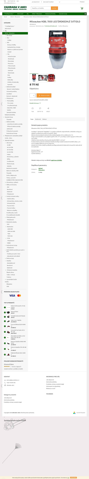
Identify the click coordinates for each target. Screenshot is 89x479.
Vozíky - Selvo (8, 138)
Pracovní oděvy (11, 208)
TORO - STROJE (11, 275)
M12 (8, 38)
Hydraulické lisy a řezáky (13, 47)
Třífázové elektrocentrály (13, 126)
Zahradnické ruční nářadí (13, 256)
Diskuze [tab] (45, 119)
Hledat (54, 8)
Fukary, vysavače (11, 178)
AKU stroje (9, 143)
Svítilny (9, 40)
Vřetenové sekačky (12, 270)
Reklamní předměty (10, 115)
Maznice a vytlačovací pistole (15, 49)
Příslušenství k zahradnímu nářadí (13, 136)
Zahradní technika (11, 112)
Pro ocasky (10, 103)
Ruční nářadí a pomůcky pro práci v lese (16, 250)
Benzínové (10, 189)
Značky (7, 282)
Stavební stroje (9, 117)
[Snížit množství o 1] (36, 96)
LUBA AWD (10, 229)
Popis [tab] (32, 119)
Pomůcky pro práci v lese (13, 254)
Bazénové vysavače (12, 168)
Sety (8, 75)
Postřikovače (10, 161)
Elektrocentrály (11, 122)
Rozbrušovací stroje (12, 133)
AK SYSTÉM (10, 147)
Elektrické (9, 192)
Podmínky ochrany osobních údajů (55, 384)
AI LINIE (9, 145)
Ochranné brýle (11, 203)
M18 (8, 42)
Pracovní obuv (10, 206)
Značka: (63, 26)
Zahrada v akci (10, 385)
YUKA (8, 234)
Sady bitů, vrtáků (11, 108)
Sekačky (9, 166)
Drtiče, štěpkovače (12, 175)
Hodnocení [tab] (38, 119)
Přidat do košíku (45, 95)
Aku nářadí (9, 35)
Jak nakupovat (36, 2)
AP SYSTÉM (10, 150)
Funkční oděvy (11, 199)
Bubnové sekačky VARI (12, 171)
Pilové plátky (10, 101)
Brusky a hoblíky (11, 45)
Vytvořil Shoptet (81, 413)
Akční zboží (8, 28)
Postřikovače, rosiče (12, 213)
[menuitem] (8, 13)
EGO (8, 224)
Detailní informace (34, 103)
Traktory (9, 277)
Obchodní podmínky (48, 2)
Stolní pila (10, 70)
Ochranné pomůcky (12, 91)
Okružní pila (11, 59)
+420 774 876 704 (11, 383)
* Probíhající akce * (10, 26)
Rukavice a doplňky (12, 210)
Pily (8, 54)
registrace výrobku (56, 160)
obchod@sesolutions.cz (13, 380)
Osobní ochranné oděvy (13, 196)
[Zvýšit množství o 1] (36, 94)
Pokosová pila (11, 66)
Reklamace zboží (50, 388)
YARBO (9, 243)
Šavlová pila (11, 73)
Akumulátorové (11, 263)
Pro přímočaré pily (12, 105)
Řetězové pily (10, 164)
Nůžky (8, 159)
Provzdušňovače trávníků (13, 215)
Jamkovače (10, 129)
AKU (8, 187)
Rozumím (73, 477)
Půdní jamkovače (11, 217)
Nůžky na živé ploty (12, 185)
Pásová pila (11, 61)
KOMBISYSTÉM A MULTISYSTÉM (15, 180)
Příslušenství (10, 98)
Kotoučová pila (12, 56)
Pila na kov (10, 63)
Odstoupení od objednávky (53, 386)
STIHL (8, 238)
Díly (6, 31)
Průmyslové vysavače (12, 131)
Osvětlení (9, 94)
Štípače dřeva (10, 272)
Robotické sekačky (12, 222)
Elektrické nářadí (11, 87)
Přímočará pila (11, 68)
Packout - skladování (12, 96)
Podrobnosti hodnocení (51, 26)
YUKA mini (10, 236)
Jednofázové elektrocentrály (14, 124)
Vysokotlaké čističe (12, 279)
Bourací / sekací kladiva (13, 89)
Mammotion (10, 227)
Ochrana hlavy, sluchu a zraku (14, 201)
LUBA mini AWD (11, 231)
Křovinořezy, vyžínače (13, 157)
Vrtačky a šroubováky (13, 82)
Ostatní (9, 52)
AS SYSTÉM (10, 152)
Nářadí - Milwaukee (10, 33)
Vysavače (9, 84)
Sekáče (9, 110)
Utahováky (10, 80)
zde (68, 477)
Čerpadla (9, 119)
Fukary (9, 154)
